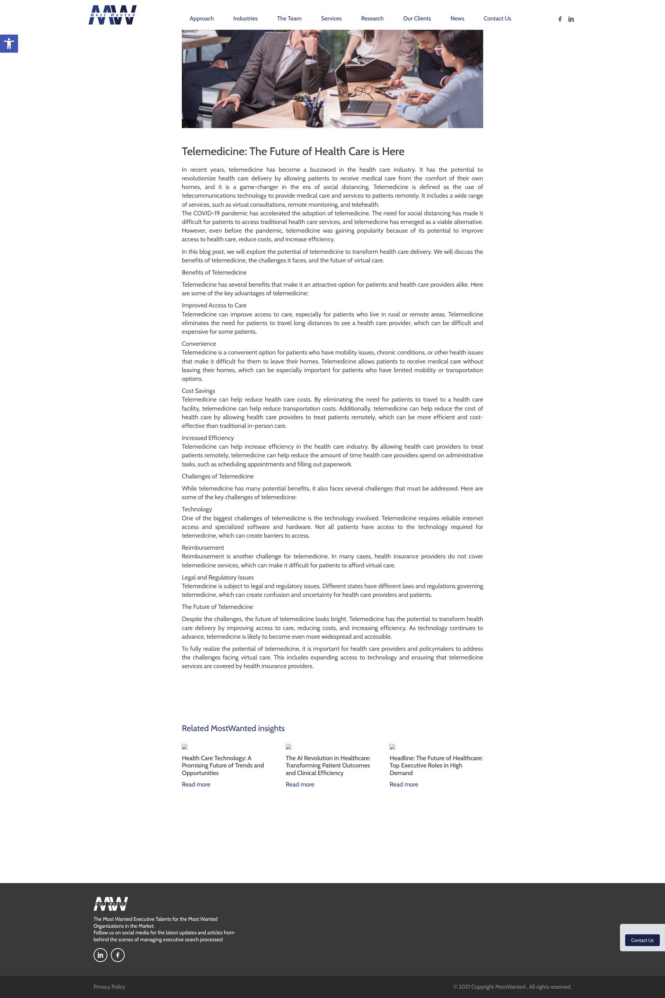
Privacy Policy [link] (109, 986)
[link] (9, 44)
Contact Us (642, 940)
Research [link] (372, 18)
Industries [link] (245, 18)
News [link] (457, 18)
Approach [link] (202, 18)
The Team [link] (289, 18)
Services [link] (331, 18)
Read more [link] (196, 784)
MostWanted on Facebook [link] (560, 19)
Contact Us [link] (498, 18)
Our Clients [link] (417, 18)
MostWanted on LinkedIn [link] (571, 19)
